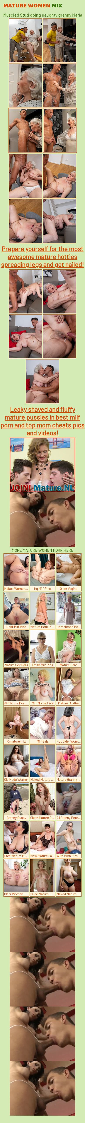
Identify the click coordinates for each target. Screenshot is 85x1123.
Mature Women (32, 6)
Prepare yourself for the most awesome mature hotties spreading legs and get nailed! (42, 256)
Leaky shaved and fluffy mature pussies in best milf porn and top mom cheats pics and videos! (42, 421)
